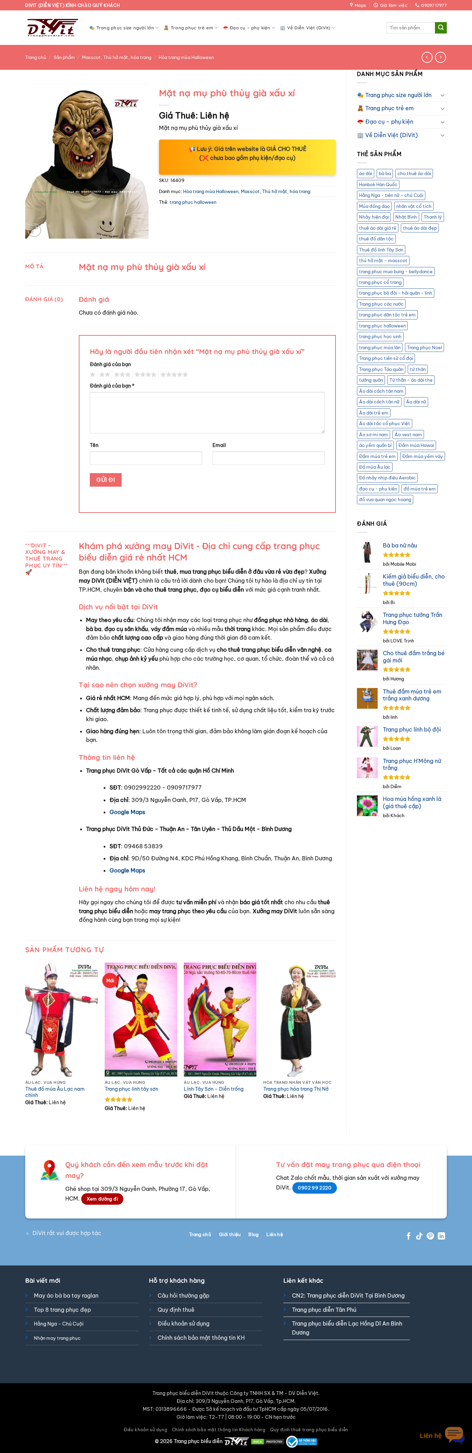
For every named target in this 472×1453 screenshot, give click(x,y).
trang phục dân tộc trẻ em (387, 314)
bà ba (385, 173)
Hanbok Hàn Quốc (378, 184)
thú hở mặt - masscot (383, 260)
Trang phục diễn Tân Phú (324, 1309)
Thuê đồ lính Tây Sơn (381, 249)
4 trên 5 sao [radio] (144, 374)
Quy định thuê (176, 1309)
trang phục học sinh (380, 336)
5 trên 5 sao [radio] (173, 374)
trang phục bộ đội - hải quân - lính (395, 293)
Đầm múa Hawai (416, 445)
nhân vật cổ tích (414, 206)
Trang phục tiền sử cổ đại (386, 358)
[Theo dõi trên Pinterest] (430, 1237)
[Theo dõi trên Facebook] (408, 1237)
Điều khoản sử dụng (183, 1323)
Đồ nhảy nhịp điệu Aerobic (387, 477)
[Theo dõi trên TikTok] (419, 1237)
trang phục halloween (382, 325)
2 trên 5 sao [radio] (103, 374)
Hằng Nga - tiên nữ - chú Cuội (391, 195)
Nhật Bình (406, 217)
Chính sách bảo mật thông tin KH (201, 1337)
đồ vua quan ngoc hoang (385, 499)
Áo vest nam (408, 434)
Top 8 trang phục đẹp (62, 1309)
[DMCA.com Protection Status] (268, 1441)
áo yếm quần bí (375, 445)
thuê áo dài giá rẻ (377, 228)
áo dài (365, 173)
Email (219, 445)
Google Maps (127, 812)
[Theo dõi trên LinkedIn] (441, 1237)
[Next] (335, 1043)
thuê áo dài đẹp (420, 228)
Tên (94, 445)
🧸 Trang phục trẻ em (188, 27)
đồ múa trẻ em (420, 488)
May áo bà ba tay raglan (66, 1295)
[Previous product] (440, 57)
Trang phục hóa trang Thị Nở (296, 1089)
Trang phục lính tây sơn (131, 1089)
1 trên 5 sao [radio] (91, 374)
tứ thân (418, 369)
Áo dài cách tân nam (381, 391)
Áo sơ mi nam (373, 434)
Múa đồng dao (374, 206)
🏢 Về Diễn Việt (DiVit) (305, 27)
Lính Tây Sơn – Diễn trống (214, 1089)
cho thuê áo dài (414, 173)
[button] (34, 230)
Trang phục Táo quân (381, 369)
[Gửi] (441, 28)
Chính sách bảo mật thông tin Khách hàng (219, 1429)
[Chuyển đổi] (442, 95)
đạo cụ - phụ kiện (378, 488)
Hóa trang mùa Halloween (186, 57)
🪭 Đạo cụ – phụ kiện (247, 27)
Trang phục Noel (424, 347)
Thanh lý (433, 217)
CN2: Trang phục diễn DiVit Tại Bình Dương (348, 1295)
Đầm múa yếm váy (422, 456)
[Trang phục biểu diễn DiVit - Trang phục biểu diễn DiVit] (52, 27)
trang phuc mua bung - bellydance (396, 271)
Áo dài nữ (416, 401)
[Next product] (427, 57)
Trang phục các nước (381, 304)
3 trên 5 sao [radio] (121, 374)
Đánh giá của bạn (110, 364)
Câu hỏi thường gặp (183, 1295)
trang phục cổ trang (380, 282)
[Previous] (25, 1043)
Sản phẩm (64, 57)
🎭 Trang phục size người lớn (121, 27)
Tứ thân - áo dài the (411, 380)
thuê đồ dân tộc (376, 238)
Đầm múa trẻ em (377, 456)
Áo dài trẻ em (373, 412)
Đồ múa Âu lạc (374, 467)
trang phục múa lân (379, 347)
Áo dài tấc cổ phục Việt (384, 423)
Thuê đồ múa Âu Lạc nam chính (55, 1092)
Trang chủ (35, 57)
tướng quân (371, 380)
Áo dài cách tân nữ (379, 401)
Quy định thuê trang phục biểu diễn (309, 1429)
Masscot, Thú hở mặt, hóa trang (116, 57)
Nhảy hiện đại (374, 217)
